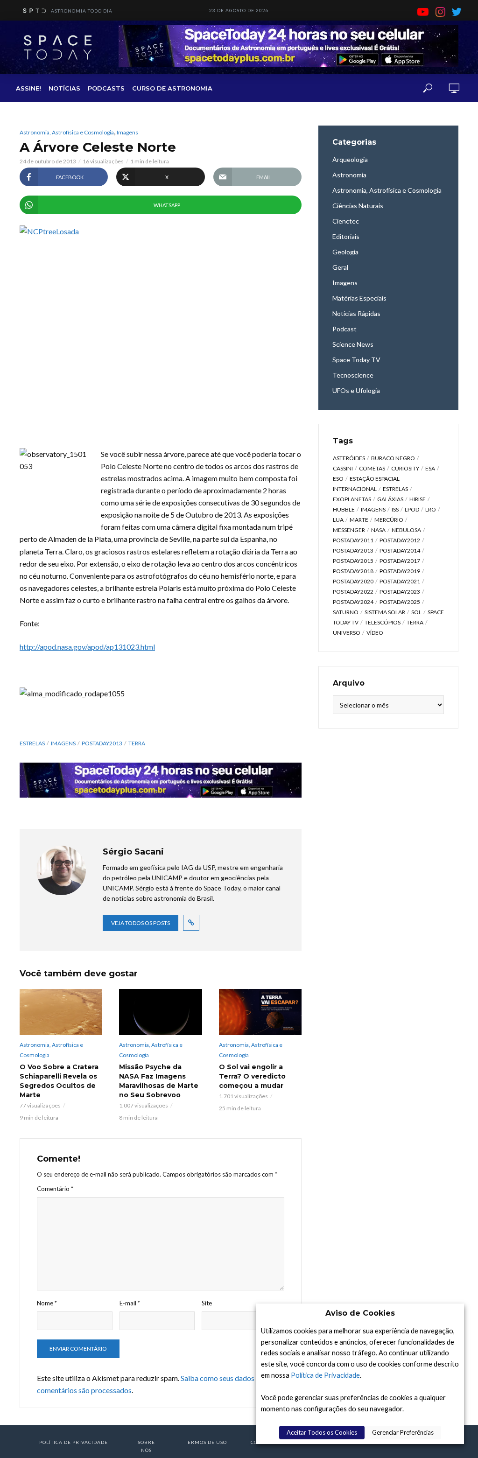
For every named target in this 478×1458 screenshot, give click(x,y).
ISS (395, 509)
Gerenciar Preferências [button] (403, 1432)
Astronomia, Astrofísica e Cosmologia (67, 132)
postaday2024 (353, 601)
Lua (338, 519)
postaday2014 (400, 550)
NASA (378, 529)
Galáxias (390, 499)
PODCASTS (106, 88)
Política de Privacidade (325, 1375)
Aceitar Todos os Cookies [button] (322, 1432)
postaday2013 (102, 743)
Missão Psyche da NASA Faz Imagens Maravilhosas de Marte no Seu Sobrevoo (158, 1081)
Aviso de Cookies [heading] (360, 1313)
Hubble (344, 509)
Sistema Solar (385, 612)
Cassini (343, 468)
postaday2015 (353, 560)
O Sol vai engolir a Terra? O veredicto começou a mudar (252, 1076)
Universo (346, 632)
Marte (359, 519)
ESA (430, 468)
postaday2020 (353, 581)
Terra (136, 743)
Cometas (372, 468)
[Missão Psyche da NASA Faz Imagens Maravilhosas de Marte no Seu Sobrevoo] (160, 1012)
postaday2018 (353, 571)
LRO (430, 509)
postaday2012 (400, 540)
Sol (416, 612)
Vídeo (374, 632)
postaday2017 (400, 560)
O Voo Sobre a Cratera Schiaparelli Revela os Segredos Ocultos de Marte (59, 1081)
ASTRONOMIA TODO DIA (81, 11)
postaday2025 (400, 601)
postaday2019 (400, 571)
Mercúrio (388, 519)
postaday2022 (353, 591)
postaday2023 (400, 591)
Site (207, 1303)
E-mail (130, 1303)
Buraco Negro (393, 458)
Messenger (349, 529)
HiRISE (417, 499)
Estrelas (32, 743)
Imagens (127, 132)
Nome (47, 1303)
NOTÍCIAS (64, 88)
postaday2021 (400, 581)
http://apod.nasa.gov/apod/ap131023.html (87, 646)
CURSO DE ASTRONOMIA (172, 88)
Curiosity (405, 468)
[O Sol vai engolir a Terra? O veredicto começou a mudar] (260, 1012)
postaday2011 (353, 540)
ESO (338, 478)
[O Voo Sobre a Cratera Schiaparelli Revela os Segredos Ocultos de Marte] (61, 1012)
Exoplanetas (352, 499)
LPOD (412, 509)
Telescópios (383, 622)
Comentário (55, 1188)
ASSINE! (28, 88)
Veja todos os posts (140, 922)
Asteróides (349, 458)
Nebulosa (406, 529)
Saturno (345, 612)
